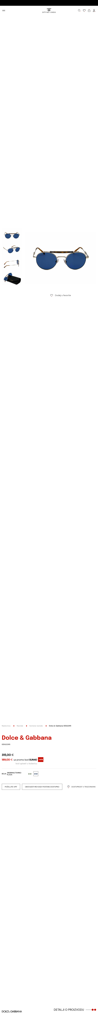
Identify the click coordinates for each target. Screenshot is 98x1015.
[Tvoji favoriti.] (84, 10)
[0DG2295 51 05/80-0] (60, 258)
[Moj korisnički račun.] (94, 10)
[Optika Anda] (49, 10)
